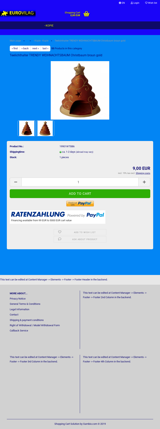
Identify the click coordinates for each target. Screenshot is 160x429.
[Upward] (149, 423)
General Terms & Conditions (25, 303)
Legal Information (19, 309)
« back (25, 48)
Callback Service (19, 330)
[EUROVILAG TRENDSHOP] (18, 13)
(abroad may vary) (84, 152)
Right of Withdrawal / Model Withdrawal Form (35, 325)
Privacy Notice (18, 298)
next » (35, 48)
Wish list (152, 3)
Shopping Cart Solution (66, 423)
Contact (14, 314)
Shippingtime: (17, 151)
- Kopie (48, 25)
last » (45, 48)
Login (136, 3)
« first (15, 48)
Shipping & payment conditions (27, 320)
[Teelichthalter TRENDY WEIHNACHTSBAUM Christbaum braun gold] (80, 90)
